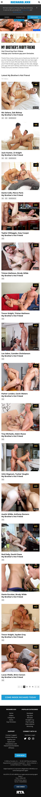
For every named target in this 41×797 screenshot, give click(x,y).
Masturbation (29, 724)
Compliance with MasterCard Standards (11, 745)
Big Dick (30, 715)
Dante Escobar (8, 594)
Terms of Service (31, 763)
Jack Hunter (6, 153)
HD (6, 118)
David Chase (16, 554)
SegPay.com (11, 739)
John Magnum (7, 474)
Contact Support (11, 735)
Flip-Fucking (30, 722)
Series (6, 17)
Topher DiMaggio (9, 233)
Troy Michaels (7, 434)
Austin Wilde (7, 514)
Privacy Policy (25, 10)
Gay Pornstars (11, 722)
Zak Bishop (17, 113)
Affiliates (11, 748)
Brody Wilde (22, 273)
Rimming (30, 726)
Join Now (34, 17)
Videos (11, 715)
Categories (11, 717)
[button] (2, 2)
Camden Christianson (20, 354)
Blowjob (30, 717)
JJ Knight (17, 153)
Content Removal (11, 737)
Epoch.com (11, 742)
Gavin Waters (22, 394)
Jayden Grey (20, 635)
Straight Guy (30, 720)
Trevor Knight (7, 313)
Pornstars (20, 17)
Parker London (8, 394)
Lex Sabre (5, 354)
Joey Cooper (23, 233)
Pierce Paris (18, 193)
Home (11, 713)
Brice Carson (19, 675)
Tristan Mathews (8, 273)
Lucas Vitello (7, 675)
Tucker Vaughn (22, 474)
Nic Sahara (6, 113)
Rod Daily (5, 554)
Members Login (30, 735)
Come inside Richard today (20, 697)
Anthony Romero (21, 514)
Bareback (12, 118)
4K (3, 118)
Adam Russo (20, 434)
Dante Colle (6, 193)
